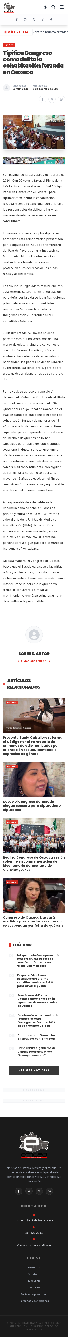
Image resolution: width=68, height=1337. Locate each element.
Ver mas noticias (34, 1070)
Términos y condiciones (34, 1301)
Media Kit (34, 1280)
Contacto (34, 1287)
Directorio (34, 1274)
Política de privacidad (34, 1294)
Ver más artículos (32, 661)
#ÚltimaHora (18, 32)
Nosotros (34, 1267)
